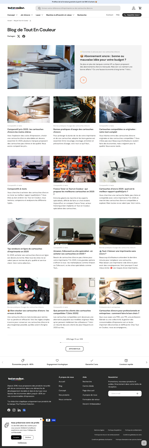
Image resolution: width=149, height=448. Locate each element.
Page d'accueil (88, 390)
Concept (11, 15)
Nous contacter (65, 399)
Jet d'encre (25, 15)
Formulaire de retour (91, 399)
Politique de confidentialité (133, 430)
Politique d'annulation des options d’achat (129, 439)
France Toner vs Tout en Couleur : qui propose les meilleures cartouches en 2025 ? (73, 192)
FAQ (117, 15)
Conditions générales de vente (132, 435)
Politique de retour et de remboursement (107, 435)
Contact (109, 15)
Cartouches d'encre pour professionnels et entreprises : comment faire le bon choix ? (119, 312)
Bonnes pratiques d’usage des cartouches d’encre (71, 126)
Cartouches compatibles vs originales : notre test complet (117, 130)
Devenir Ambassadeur (92, 404)
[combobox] (78, 8)
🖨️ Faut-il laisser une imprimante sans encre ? (117, 252)
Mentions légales (99, 430)
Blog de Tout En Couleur (21, 20)
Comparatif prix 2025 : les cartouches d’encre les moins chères (25, 130)
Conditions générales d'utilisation (102, 439)
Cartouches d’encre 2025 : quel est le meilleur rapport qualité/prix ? (116, 190)
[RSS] (30, 21)
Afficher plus (74, 349)
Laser (38, 15)
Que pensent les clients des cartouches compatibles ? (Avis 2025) (72, 312)
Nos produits (64, 395)
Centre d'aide (88, 386)
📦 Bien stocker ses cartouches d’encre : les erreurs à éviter (28, 312)
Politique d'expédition (114, 430)
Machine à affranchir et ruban (59, 15)
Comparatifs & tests (14, 126)
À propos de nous (90, 395)
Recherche (81, 15)
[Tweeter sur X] (18, 36)
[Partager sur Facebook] (23, 36)
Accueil (9, 20)
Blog (60, 386)
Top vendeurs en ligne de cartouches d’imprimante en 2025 (24, 250)
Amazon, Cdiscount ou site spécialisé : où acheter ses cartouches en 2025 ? (73, 252)
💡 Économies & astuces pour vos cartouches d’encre (100, 52)
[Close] (41, 419)
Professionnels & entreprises (109, 307)
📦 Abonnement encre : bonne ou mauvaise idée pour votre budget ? (103, 57)
